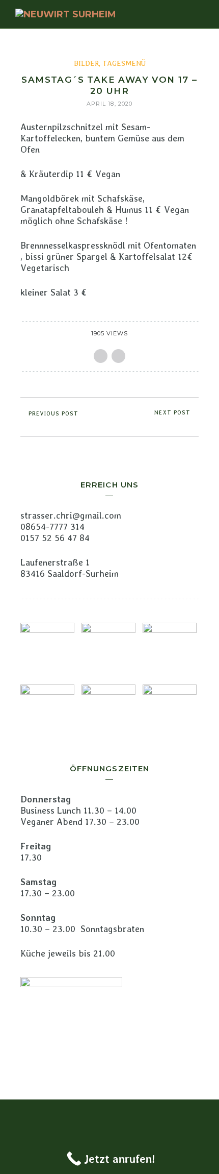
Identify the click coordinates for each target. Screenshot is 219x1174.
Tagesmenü (124, 63)
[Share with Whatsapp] (118, 356)
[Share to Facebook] (100, 356)
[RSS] (109, 1116)
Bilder (86, 63)
